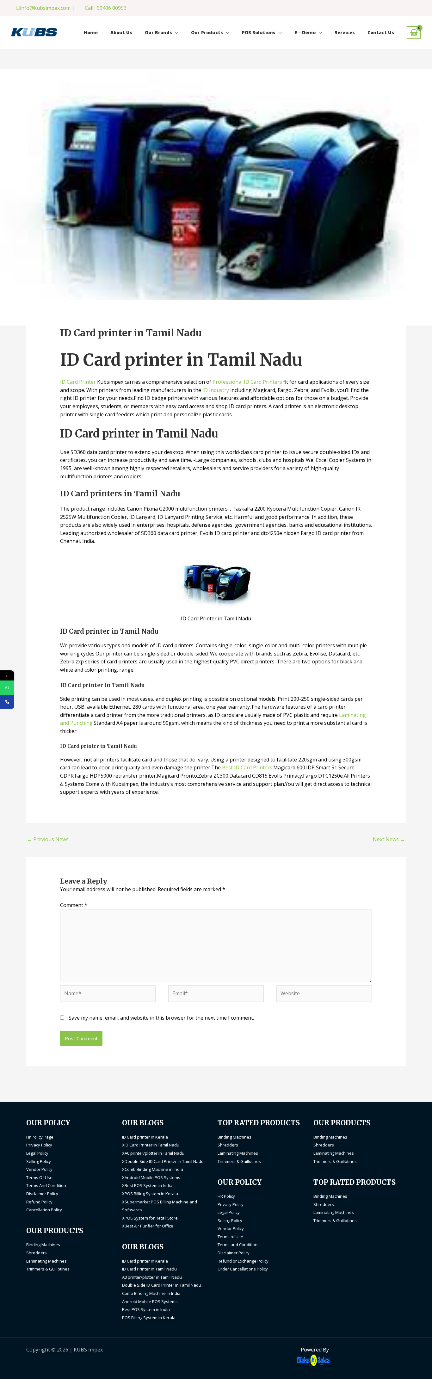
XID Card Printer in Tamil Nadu (150, 1145)
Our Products (207, 32)
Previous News (48, 839)
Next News (389, 839)
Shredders (36, 1253)
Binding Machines (43, 1244)
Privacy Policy (39, 1145)
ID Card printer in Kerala (145, 1137)
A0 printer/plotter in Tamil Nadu (152, 1277)
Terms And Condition (46, 1185)
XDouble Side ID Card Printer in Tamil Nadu (163, 1161)
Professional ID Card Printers (248, 381)
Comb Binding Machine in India (151, 1293)
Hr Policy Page (39, 1137)
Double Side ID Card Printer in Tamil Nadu (161, 1285)
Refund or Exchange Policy (243, 1261)
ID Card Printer (78, 381)
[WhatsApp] (7, 687)
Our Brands (158, 32)
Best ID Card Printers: (247, 767)
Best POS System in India (146, 1309)
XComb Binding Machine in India (152, 1169)
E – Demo (305, 32)
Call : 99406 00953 (106, 7)
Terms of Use (230, 1236)
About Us (121, 32)
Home (91, 32)
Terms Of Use (39, 1177)
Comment (73, 905)
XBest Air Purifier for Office (147, 1226)
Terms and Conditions (239, 1244)
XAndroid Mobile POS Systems (151, 1177)
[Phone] (7, 702)
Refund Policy (39, 1202)
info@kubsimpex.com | (47, 7)
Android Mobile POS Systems (150, 1301)
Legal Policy (37, 1153)
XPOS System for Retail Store (150, 1218)
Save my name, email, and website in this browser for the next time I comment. (161, 1017)
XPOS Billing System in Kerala (150, 1193)
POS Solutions (258, 32)
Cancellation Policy (44, 1210)
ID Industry (215, 390)
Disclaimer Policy (42, 1193)
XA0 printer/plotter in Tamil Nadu (153, 1153)
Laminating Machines (46, 1261)
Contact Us (380, 32)
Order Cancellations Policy (243, 1269)
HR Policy (226, 1196)
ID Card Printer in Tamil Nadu (149, 1269)
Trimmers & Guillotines (48, 1269)
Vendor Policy (39, 1169)
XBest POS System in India (147, 1185)
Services (345, 32)
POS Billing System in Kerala (149, 1317)
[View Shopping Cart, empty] (414, 32)
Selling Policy (38, 1161)
